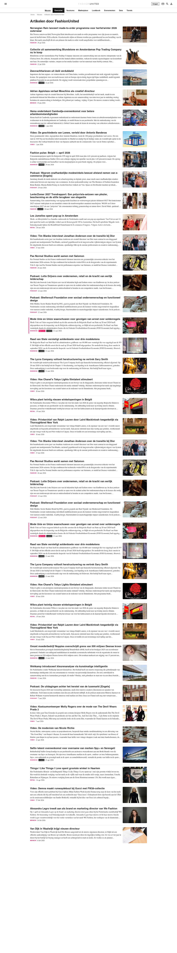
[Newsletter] (163, 3)
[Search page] (167, 3)
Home (33, 14)
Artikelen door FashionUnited (54, 14)
